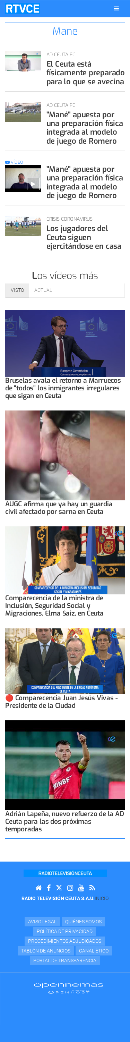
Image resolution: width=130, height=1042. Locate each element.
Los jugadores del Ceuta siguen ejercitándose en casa (83, 237)
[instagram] (70, 888)
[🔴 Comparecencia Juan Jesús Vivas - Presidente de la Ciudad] (65, 661)
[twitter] (59, 888)
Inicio (102, 898)
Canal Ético (94, 951)
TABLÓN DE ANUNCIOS (45, 951)
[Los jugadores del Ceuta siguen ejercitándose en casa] (23, 226)
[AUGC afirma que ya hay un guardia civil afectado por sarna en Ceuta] (65, 455)
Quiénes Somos (83, 921)
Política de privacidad (65, 931)
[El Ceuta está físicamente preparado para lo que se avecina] (23, 61)
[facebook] (49, 888)
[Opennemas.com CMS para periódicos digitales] (68, 988)
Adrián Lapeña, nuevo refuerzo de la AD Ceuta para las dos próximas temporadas (64, 821)
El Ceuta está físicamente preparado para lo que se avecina (85, 73)
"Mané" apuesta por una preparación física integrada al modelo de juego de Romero (84, 128)
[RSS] (92, 888)
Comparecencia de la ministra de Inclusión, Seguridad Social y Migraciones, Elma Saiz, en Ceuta (54, 606)
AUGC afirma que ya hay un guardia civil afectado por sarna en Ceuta (59, 508)
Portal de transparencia (64, 960)
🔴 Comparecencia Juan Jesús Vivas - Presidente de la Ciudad (61, 702)
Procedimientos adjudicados (64, 941)
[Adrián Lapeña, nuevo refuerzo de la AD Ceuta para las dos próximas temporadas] (65, 765)
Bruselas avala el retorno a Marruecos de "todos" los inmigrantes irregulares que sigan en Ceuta (63, 388)
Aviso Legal (42, 921)
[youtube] (81, 888)
